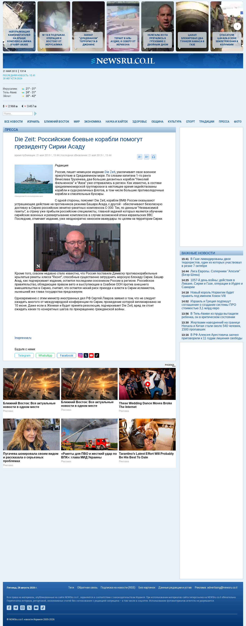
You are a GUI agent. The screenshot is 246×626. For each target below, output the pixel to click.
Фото (238, 121)
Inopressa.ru (23, 338)
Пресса (224, 121)
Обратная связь (87, 587)
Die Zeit (110, 172)
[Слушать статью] (157, 157)
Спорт (190, 121)
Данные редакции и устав (175, 587)
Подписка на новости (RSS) (118, 587)
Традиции (206, 121)
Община (157, 121)
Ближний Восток (56, 121)
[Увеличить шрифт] (147, 157)
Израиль (33, 121)
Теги (71, 587)
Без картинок (147, 587)
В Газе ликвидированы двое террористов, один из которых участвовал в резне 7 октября (212, 262)
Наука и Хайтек (117, 121)
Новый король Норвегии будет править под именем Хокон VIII (208, 294)
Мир (77, 121)
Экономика (92, 121)
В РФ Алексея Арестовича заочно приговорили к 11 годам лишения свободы (212, 336)
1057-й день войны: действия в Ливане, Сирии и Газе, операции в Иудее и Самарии (212, 283)
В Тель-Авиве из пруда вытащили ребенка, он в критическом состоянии (210, 315)
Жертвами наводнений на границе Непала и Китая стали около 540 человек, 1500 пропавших (211, 326)
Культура (174, 121)
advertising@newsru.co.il (222, 587)
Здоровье (139, 121)
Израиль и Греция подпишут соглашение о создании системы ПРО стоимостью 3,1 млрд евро (209, 305)
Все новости (13, 121)
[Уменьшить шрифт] (140, 157)
